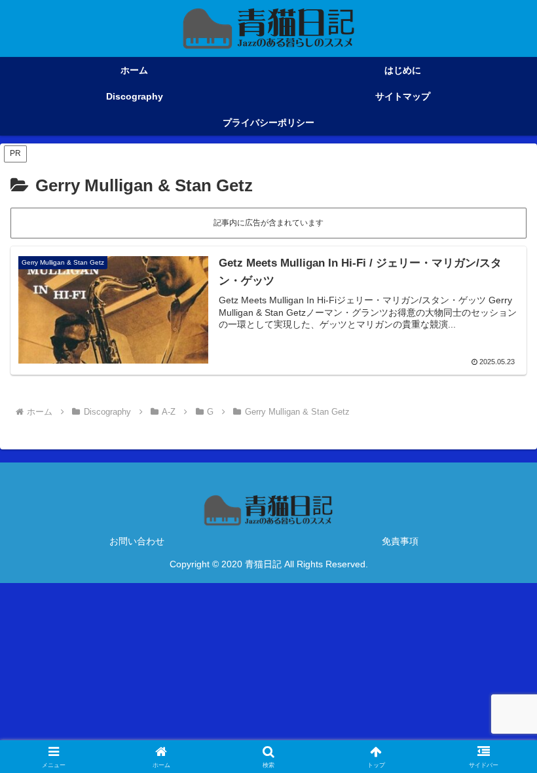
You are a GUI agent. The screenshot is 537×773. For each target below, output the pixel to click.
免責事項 (400, 541)
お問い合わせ (136, 541)
